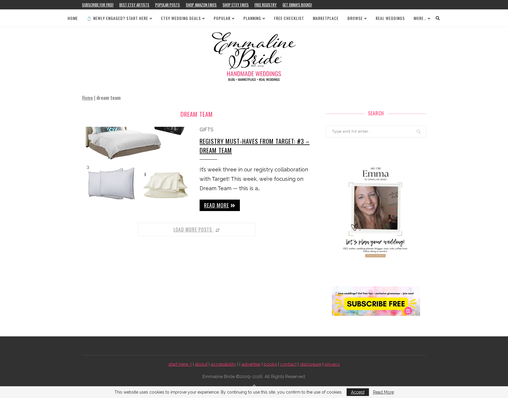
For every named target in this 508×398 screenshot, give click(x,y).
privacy (332, 364)
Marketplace (326, 18)
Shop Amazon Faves (201, 5)
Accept (358, 392)
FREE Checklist (289, 18)
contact (288, 364)
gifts (206, 129)
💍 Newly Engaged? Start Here (117, 18)
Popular (222, 18)
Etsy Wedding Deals (181, 18)
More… (420, 18)
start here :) (180, 364)
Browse (355, 18)
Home (73, 18)
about (201, 364)
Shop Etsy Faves (236, 5)
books (270, 364)
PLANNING (252, 18)
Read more (216, 205)
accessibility (223, 364)
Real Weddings (390, 18)
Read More (383, 392)
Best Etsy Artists (134, 5)
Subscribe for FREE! (97, 5)
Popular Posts (167, 5)
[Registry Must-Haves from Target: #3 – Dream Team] (136, 163)
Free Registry (266, 5)
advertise (250, 364)
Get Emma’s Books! (297, 5)
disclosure (310, 364)
